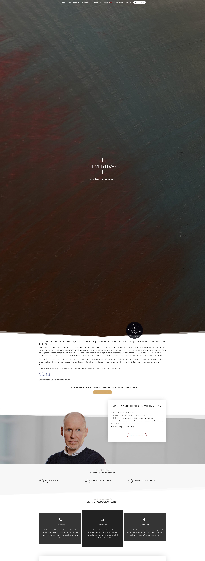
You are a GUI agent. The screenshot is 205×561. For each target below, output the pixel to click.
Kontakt (128, 2)
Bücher (107, 2)
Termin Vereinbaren (136, 435)
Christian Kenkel (72, 2)
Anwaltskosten (118, 2)
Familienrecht (86, 2)
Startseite (62, 2)
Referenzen (97, 2)
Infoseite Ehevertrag (102, 392)
